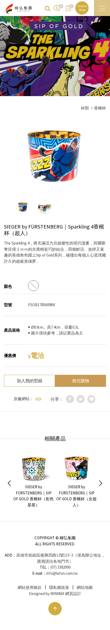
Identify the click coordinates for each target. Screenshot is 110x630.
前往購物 (80, 380)
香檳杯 (100, 108)
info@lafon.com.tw (62, 573)
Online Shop (82, 8)
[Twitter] (81, 399)
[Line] (91, 399)
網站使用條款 (30, 587)
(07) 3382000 (60, 567)
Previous (9, 483)
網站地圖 (85, 587)
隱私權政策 (59, 587)
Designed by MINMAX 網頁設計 (55, 593)
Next (100, 483)
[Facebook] (70, 399)
